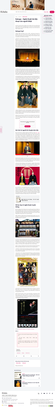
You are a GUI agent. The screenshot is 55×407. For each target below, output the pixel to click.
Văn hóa (20, 16)
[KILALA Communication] (10, 405)
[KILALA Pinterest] (49, 393)
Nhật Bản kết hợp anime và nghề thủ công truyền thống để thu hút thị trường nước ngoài (49, 22)
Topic (16, 16)
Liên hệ (3, 403)
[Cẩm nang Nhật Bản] (14, 393)
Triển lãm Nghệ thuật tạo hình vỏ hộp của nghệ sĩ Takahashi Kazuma (49, 19)
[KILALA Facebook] (38, 393)
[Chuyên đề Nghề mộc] (27, 5)
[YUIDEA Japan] (4, 405)
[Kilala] (4, 12)
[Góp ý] (38, 356)
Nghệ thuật (25, 16)
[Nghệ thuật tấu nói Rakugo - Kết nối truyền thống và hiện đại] (18, 200)
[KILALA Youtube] (44, 393)
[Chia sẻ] (31, 356)
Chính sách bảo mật (14, 403)
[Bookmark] (39, 378)
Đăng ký (52, 11)
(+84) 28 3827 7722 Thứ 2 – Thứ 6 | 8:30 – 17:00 (9, 400)
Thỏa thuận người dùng (21, 403)
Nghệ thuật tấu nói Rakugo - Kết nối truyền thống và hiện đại (30, 200)
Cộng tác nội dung (7, 403)
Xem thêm (18, 196)
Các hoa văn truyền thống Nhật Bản (49, 31)
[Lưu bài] (23, 356)
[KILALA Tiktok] (52, 393)
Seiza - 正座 (37, 132)
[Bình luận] (16, 356)
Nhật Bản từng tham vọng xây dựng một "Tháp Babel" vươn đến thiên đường (48, 28)
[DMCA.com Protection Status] (50, 405)
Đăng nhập (46, 11)
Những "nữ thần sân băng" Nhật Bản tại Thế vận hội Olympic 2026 (49, 25)
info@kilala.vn (5, 401)
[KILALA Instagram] (47, 393)
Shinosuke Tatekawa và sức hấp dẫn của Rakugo (30, 383)
